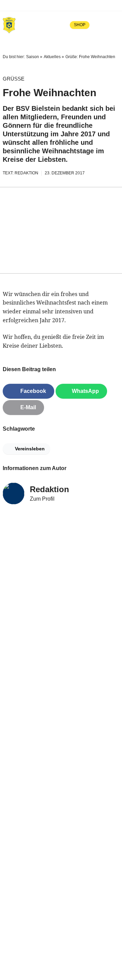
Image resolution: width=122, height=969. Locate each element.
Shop (79, 24)
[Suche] (99, 24)
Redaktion (49, 489)
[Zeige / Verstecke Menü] (114, 24)
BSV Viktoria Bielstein (36, 5)
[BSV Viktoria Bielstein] (9, 25)
